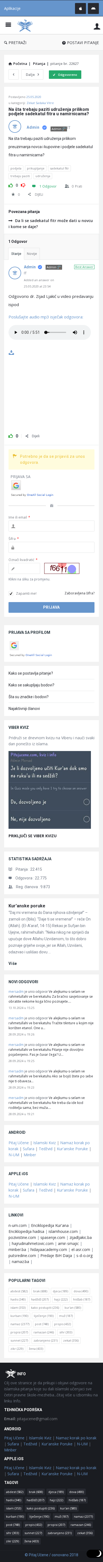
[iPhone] (80, 8)
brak (40, 1291)
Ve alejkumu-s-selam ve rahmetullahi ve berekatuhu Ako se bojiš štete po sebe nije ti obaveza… (51, 1076)
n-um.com (18, 1225)
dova (81, 1291)
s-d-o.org (84, 1255)
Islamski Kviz (44, 1142)
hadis (18, 1299)
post (42, 1324)
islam (18, 1307)
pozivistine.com (22, 1237)
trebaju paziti (20, 176)
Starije (16, 254)
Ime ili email (19, 517)
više (13, 963)
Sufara (28, 1148)
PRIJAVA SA (20, 476)
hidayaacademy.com (48, 1249)
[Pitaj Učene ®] (26, 25)
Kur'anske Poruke (72, 1148)
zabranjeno (46, 1340)
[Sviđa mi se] (11, 184)
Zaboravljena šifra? (79, 593)
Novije (32, 254)
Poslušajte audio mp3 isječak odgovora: (46, 317)
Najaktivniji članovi (24, 708)
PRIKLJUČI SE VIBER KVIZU (33, 835)
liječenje (44, 1316)
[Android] (93, 8)
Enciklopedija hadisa (26, 1231)
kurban (19, 1316)
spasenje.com (52, 1237)
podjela (15, 168)
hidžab (81, 1299)
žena (36, 1349)
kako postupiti (45, 1307)
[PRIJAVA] (97, 26)
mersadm (16, 991)
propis (62, 1324)
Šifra (14, 538)
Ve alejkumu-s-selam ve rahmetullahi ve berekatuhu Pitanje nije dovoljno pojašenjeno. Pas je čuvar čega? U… (47, 1049)
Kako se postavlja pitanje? (31, 673)
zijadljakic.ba (80, 1237)
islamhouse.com (63, 1231)
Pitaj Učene (19, 1142)
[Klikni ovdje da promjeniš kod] (61, 568)
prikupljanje (35, 168)
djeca (60, 1291)
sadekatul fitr (59, 168)
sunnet (19, 1340)
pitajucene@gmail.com (30, 1418)
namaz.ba (20, 1261)
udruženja (42, 176)
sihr (65, 1332)
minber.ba (17, 1249)
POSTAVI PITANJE (83, 42)
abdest (19, 1291)
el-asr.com (80, 1249)
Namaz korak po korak (76, 1437)
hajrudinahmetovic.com (33, 1243)
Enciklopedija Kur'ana (50, 1225)
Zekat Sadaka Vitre (40, 103)
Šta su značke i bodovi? (29, 697)
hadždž (40, 1299)
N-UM (14, 1154)
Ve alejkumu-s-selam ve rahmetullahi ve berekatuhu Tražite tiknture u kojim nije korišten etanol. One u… (51, 1023)
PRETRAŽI (17, 42)
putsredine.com (22, 1255)
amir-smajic (68, 1243)
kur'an (73, 1307)
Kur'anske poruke (27, 905)
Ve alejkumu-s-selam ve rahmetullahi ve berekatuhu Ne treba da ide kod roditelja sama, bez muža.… (47, 1102)
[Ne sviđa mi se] (23, 184)
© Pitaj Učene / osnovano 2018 (51, 1555)
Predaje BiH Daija (56, 1255)
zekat (71, 1340)
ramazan (44, 1332)
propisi (19, 1332)
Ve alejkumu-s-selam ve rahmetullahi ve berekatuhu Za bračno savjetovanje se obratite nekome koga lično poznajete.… (51, 996)
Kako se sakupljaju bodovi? (31, 685)
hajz (61, 1299)
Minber (30, 1154)
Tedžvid (45, 1148)
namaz (19, 1324)
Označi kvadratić (23, 559)
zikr (16, 1349)
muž (66, 1316)
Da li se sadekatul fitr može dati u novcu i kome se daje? (51, 223)
